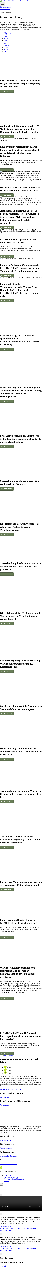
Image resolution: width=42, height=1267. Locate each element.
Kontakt (6, 1181)
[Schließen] (1, 1254)
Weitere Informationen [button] (7, 1230)
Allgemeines (8, 33)
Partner (6, 35)
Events (6, 40)
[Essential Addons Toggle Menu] (2, 4)
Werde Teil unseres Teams (8, 1164)
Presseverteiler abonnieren (8, 1156)
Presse (6, 37)
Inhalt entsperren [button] (5, 1226)
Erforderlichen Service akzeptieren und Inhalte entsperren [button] (18, 1228)
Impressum (7, 1175)
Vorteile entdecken (6, 1140)
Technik (6, 38)
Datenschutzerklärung (11, 1177)
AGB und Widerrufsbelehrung (14, 1179)
